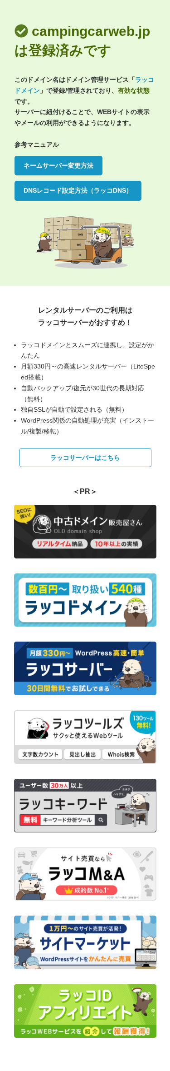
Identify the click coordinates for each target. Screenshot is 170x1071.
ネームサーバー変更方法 (58, 165)
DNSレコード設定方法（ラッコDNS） (78, 190)
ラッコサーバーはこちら (85, 457)
